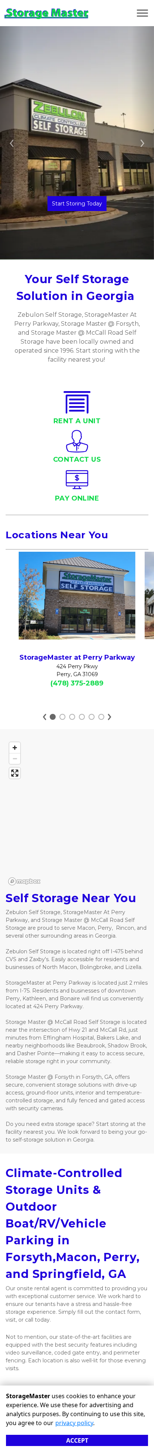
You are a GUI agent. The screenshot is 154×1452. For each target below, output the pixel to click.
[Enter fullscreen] (14, 773)
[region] (77, 813)
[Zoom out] (14, 758)
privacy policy (74, 1423)
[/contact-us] (77, 448)
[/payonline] (77, 487)
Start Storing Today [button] (77, 203)
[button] (11, 143)
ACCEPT (77, 1440)
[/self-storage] (77, 409)
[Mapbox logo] (24, 881)
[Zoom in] (14, 747)
